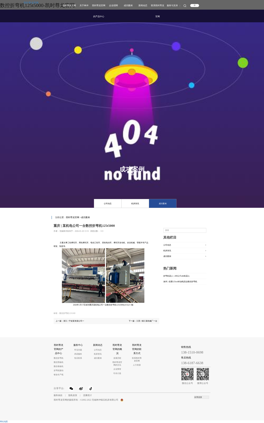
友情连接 (198, 397)
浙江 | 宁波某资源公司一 (73, 321)
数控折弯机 (58, 358)
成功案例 (128, 5)
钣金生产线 (58, 375)
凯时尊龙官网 (31, 2)
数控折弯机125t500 (67, 313)
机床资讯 (135, 204)
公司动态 (108, 204)
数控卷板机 (58, 366)
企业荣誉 (117, 369)
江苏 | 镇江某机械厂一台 (146, 321)
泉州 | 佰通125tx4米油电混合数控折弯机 (180, 282)
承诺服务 (78, 354)
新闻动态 (142, 5)
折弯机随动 (58, 370)
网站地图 (4, 422)
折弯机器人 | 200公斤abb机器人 (176, 276)
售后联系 (78, 358)
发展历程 (117, 358)
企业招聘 (113, 5)
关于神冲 (84, 5)
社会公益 (117, 373)
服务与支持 (172, 5)
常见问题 (78, 350)
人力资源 (137, 365)
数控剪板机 (58, 362)
